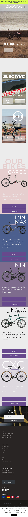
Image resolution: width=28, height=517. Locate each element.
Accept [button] (14, 514)
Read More (23, 512)
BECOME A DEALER (6, 461)
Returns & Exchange (7, 435)
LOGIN (3, 459)
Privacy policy (22, 503)
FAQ (3, 431)
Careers (4, 450)
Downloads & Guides (7, 433)
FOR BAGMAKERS (6, 448)
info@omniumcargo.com (8, 474)
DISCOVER (8, 138)
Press (3, 452)
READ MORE (8, 101)
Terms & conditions (8, 503)
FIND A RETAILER (8, 482)
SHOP (8, 50)
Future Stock (5, 446)
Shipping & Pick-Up (6, 437)
